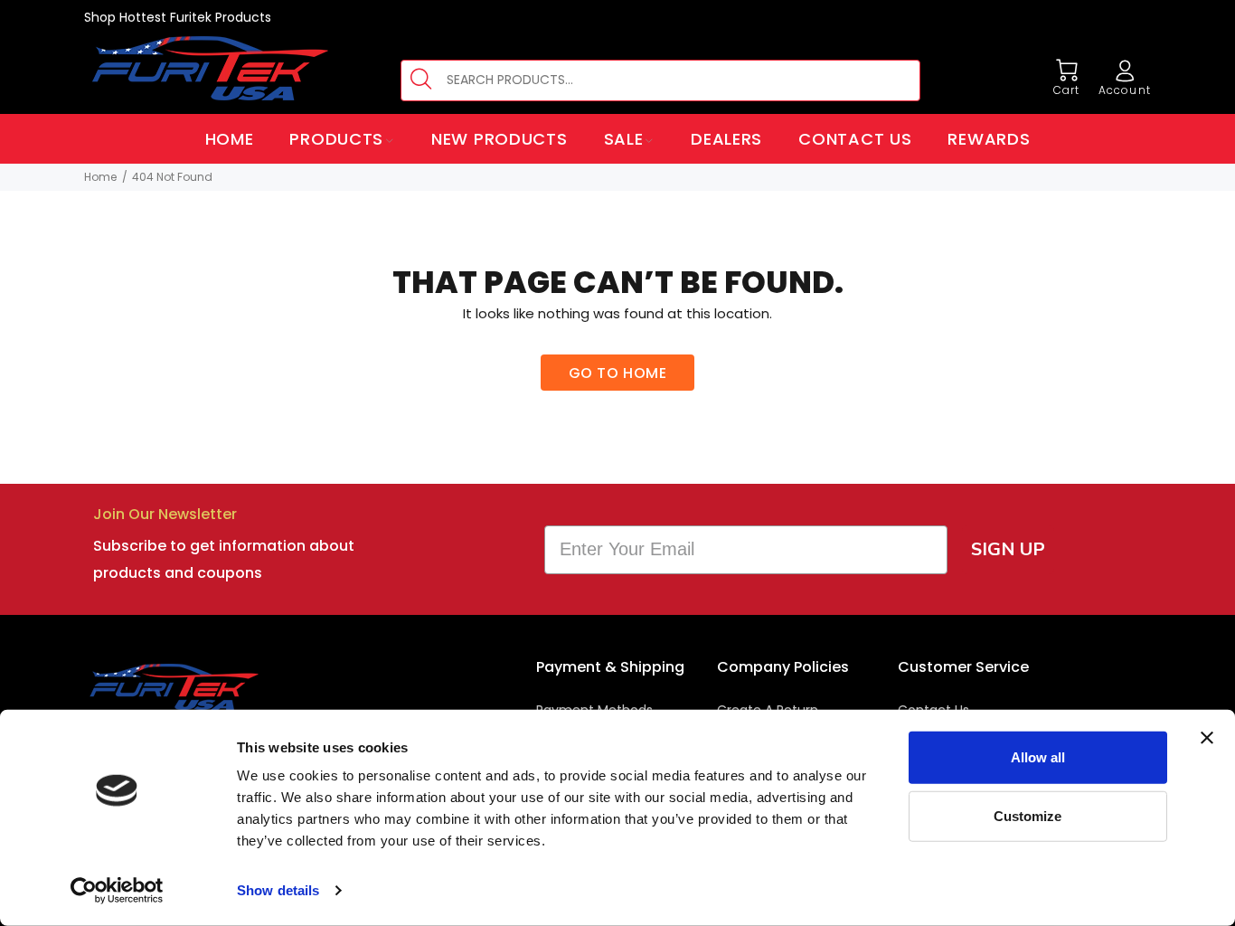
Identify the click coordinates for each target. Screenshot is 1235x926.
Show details (278, 890)
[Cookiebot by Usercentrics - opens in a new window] (117, 890)
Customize (1027, 815)
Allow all (1038, 757)
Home (100, 176)
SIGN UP (1008, 549)
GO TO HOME (618, 373)
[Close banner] (1207, 738)
